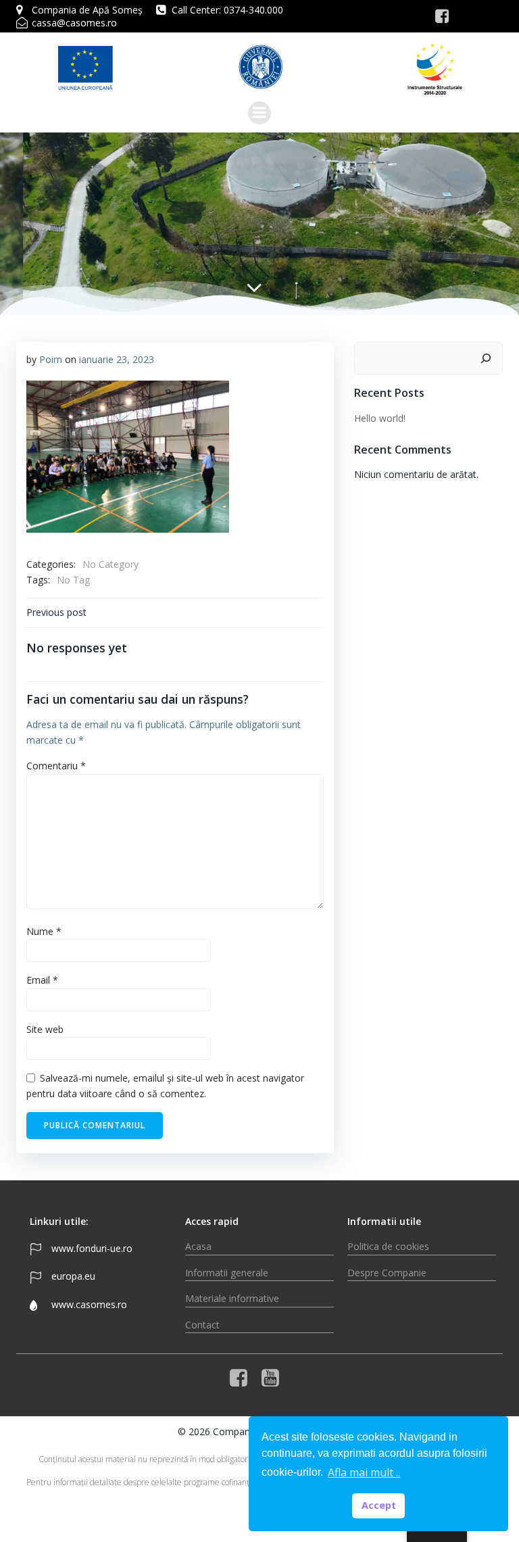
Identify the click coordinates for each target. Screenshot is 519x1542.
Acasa (198, 1246)
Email (42, 979)
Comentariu (56, 765)
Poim (50, 359)
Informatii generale (226, 1272)
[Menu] (259, 112)
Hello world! (379, 418)
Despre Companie (386, 1272)
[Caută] (486, 358)
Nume (43, 931)
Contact (202, 1324)
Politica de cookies (388, 1246)
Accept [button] (379, 1505)
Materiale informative (232, 1298)
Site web (45, 1029)
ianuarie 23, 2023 (116, 359)
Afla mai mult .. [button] (364, 1472)
